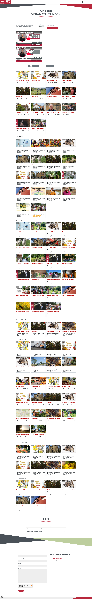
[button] (2, 597)
